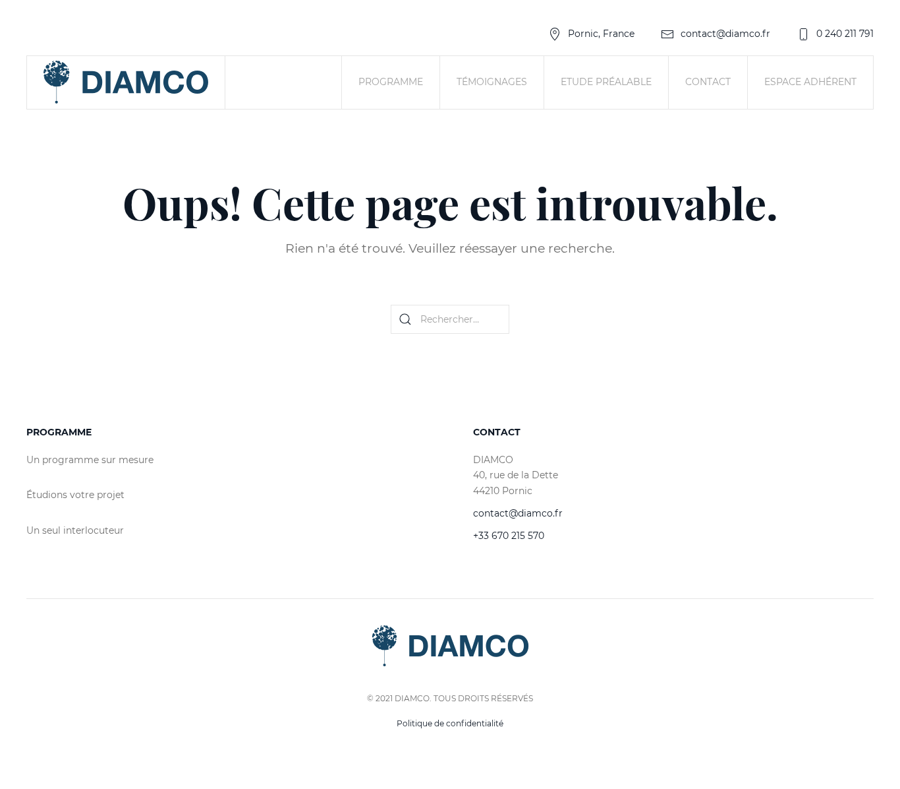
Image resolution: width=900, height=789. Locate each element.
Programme (390, 82)
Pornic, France (601, 34)
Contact (708, 82)
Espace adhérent (810, 82)
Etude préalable (606, 82)
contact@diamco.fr (725, 34)
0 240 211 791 (845, 34)
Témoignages (492, 82)
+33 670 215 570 (508, 536)
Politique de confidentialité (450, 723)
